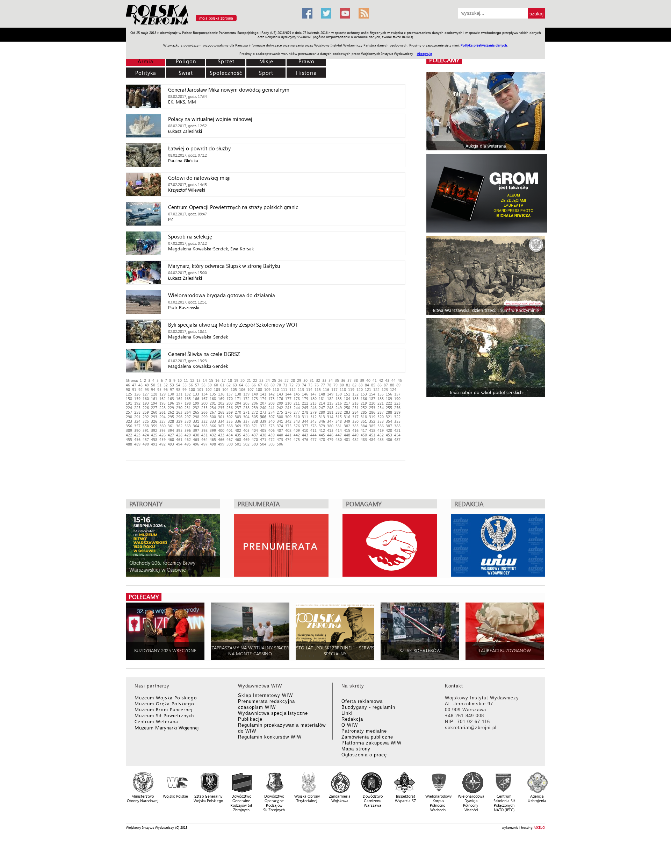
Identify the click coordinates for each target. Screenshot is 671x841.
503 (255, 444)
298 (196, 416)
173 (255, 398)
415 (347, 430)
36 (343, 380)
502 (246, 444)
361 (171, 425)
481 (347, 439)
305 (255, 416)
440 (280, 435)
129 (162, 394)
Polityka (145, 72)
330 (188, 421)
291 (137, 416)
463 (196, 439)
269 (229, 412)
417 (364, 430)
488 (129, 444)
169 (221, 398)
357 (137, 425)
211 (297, 403)
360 (162, 425)
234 (213, 407)
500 (229, 444)
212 (305, 403)
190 (397, 398)
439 (271, 435)
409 (297, 430)
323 (129, 421)
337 (246, 421)
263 (179, 412)
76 (317, 385)
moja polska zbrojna (216, 18)
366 (213, 425)
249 (339, 407)
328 (171, 421)
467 (229, 439)
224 (129, 407)
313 (322, 416)
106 (242, 389)
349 (347, 421)
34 (331, 380)
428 (179, 435)
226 (146, 407)
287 (380, 412)
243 (288, 407)
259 (146, 412)
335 (229, 421)
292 (146, 416)
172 (246, 398)
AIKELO (539, 827)
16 (217, 380)
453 (389, 435)
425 (154, 435)
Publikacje (250, 719)
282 (339, 412)
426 (162, 435)
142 (271, 394)
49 (147, 385)
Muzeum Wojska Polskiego (166, 697)
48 (140, 385)
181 (322, 398)
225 (137, 407)
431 (204, 435)
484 (372, 439)
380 (330, 425)
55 (184, 385)
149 (330, 394)
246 (313, 407)
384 (364, 425)
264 (188, 412)
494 (179, 444)
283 (347, 412)
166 (196, 398)
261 (162, 412)
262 (171, 412)
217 (347, 403)
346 (322, 421)
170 (229, 398)
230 (179, 407)
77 (323, 385)
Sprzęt (226, 61)
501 (238, 444)
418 (372, 430)
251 (355, 407)
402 (238, 430)
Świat (186, 72)
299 (204, 416)
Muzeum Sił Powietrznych (164, 715)
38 (356, 380)
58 (203, 385)
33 (324, 380)
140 (255, 394)
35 (337, 380)
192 (137, 403)
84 (367, 385)
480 (339, 439)
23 (261, 380)
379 (322, 425)
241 (271, 407)
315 (339, 416)
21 (249, 380)
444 (313, 435)
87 (386, 385)
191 (129, 403)
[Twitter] (326, 13)
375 (288, 425)
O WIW (349, 725)
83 (361, 385)
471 (263, 439)
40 (368, 380)
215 (330, 403)
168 (213, 398)
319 (372, 416)
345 (313, 421)
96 (166, 389)
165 (188, 398)
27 (286, 380)
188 (380, 398)
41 (375, 380)
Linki (347, 713)
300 (213, 416)
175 (271, 398)
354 (389, 421)
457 (146, 439)
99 (184, 389)
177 (288, 398)
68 (266, 385)
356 (129, 425)
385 (372, 425)
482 (355, 439)
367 (221, 425)
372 (263, 425)
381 (339, 425)
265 (196, 412)
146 (305, 394)
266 (204, 412)
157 (397, 394)
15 (211, 380)
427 (171, 435)
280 (322, 412)
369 (238, 425)
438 (263, 435)
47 (134, 385)
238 (246, 407)
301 (221, 416)
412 (322, 430)
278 (305, 412)
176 (280, 398)
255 (389, 407)
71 (285, 385)
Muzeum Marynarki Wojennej (167, 727)
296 (179, 416)
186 (364, 398)
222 (389, 403)
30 (305, 380)
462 (188, 439)
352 (372, 421)
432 (213, 435)
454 (397, 435)
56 (191, 385)
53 (172, 385)
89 (398, 385)
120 (359, 389)
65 (247, 385)
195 (162, 403)
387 (389, 425)
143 (280, 394)
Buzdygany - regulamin (368, 707)
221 (380, 403)
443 (305, 435)
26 (280, 380)
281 (330, 412)
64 (241, 385)
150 (339, 394)
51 (159, 385)
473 (280, 439)
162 (162, 398)
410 (305, 430)
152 (355, 394)
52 (166, 385)
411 (313, 430)
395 (179, 430)
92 (140, 389)
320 (380, 416)
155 (380, 394)
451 (372, 435)
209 (280, 403)
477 (313, 439)
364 (196, 425)
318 (364, 416)
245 (305, 407)
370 (246, 425)
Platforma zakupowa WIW (371, 743)
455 (129, 439)
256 (397, 407)
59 (210, 385)
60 (216, 385)
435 (238, 435)
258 (137, 412)
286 (372, 412)
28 (293, 380)
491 (154, 444)
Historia (306, 72)
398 (204, 430)
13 (198, 380)
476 (305, 439)
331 (196, 421)
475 (297, 439)
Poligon (186, 61)
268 (221, 412)
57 (197, 385)
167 (204, 398)
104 (225, 389)
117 (334, 389)
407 (280, 430)
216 (339, 403)
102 (208, 389)
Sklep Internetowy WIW (265, 695)
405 (263, 430)
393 (162, 430)
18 (230, 380)
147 (313, 394)
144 (288, 394)
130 (171, 394)
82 (354, 385)
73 (298, 385)
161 (154, 398)
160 (146, 398)
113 (301, 389)
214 (322, 403)
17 (224, 380)
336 (238, 421)
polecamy (444, 60)
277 (297, 412)
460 (171, 439)
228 (162, 407)
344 (305, 421)
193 (146, 403)
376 (297, 425)
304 (246, 416)
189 (389, 398)
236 (229, 407)
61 (222, 385)
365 (204, 425)
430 (196, 435)
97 (172, 389)
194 (154, 403)
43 (387, 380)
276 (288, 412)
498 (213, 444)
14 (205, 380)
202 (221, 403)
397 (196, 430)
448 (347, 435)
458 (154, 439)
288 (389, 412)
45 (400, 380)
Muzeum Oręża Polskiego (164, 703)
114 (309, 389)
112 (292, 389)
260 (154, 412)
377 (305, 425)
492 (162, 444)
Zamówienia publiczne (367, 737)
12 (192, 380)
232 (196, 407)
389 (129, 430)
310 (297, 416)
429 (188, 435)
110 (276, 389)
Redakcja (352, 719)
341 (280, 421)
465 (213, 439)
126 (137, 394)
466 (221, 439)
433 (221, 435)
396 (188, 430)
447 (339, 435)
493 (171, 444)
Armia (145, 61)
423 (137, 435)
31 (312, 380)
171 (238, 398)
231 (188, 407)
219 (364, 403)
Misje (266, 61)
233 (204, 407)
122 (376, 389)
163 (171, 398)
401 (229, 430)
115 (318, 389)
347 (330, 421)
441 (288, 435)
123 (385, 389)
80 (342, 385)
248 (330, 407)
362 (179, 425)
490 (146, 444)
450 (364, 435)
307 (271, 416)
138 (238, 394)
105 (234, 389)
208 (271, 403)
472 (271, 439)
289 (397, 412)
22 (255, 380)
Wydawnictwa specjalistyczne (273, 713)
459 (162, 439)
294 (162, 416)
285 (364, 412)
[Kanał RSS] (364, 13)
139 (246, 394)
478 (322, 439)
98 (178, 389)
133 (196, 394)
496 (196, 444)
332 (204, 421)
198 (188, 403)
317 (355, 416)
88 (392, 385)
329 (179, 421)
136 (221, 394)
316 (347, 416)
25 (274, 380)
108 (259, 389)
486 (389, 439)
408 (288, 430)
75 (310, 385)
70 (279, 385)
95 (159, 389)
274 (271, 412)
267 (213, 412)
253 (372, 407)
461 (179, 439)
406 (271, 430)
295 (171, 416)
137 (229, 394)
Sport (266, 72)
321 (389, 416)
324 (137, 421)
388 (397, 425)
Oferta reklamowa (362, 701)
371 (255, 425)
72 (291, 385)
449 (355, 435)
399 (213, 430)
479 (330, 439)
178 (297, 398)
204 (238, 403)
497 (204, 444)
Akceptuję (424, 53)
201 (213, 403)
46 (128, 385)
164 (179, 398)
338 (255, 421)
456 (137, 439)
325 (146, 421)
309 (288, 416)
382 (347, 425)
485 (380, 439)
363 (188, 425)
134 (204, 394)
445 (322, 435)
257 (129, 412)
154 (372, 394)
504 (263, 444)
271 (246, 412)
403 (246, 430)
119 (351, 389)
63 (235, 385)
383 (355, 425)
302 (229, 416)
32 (318, 380)
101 (200, 389)
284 (355, 412)
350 (355, 421)
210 (288, 403)
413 (330, 430)
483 (364, 439)
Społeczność (226, 72)
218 (355, 403)
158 (129, 398)
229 (171, 407)
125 (129, 394)
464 (204, 439)
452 (380, 435)
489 (137, 444)
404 (255, 430)
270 (238, 412)
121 (368, 389)
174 (263, 398)
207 (263, 403)
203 (229, 403)
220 (372, 403)
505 (271, 444)
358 (146, 425)
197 (179, 403)
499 (221, 444)
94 (153, 389)
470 (255, 439)
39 (362, 380)
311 (305, 416)
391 (146, 430)
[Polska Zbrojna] (210, 25)
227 (154, 407)
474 (288, 439)
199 (196, 403)
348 (339, 421)
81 (348, 385)
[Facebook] (307, 13)
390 (137, 430)
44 (393, 380)
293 (154, 416)
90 (128, 389)
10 (180, 380)
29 (299, 380)
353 (380, 421)
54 (178, 385)
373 (271, 425)
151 (347, 394)
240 (263, 407)
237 (238, 407)
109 (267, 389)
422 (129, 435)
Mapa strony (355, 748)
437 (255, 435)
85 (373, 385)
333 (213, 421)
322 (397, 416)
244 (297, 407)
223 (397, 403)
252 (364, 407)
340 (271, 421)
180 (313, 398)
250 (347, 407)
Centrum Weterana (156, 721)
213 (313, 403)
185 (355, 398)
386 (380, 425)
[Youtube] (345, 13)
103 (217, 389)
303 (238, 416)
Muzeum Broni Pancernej (164, 709)
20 (242, 380)
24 (268, 380)
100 (192, 389)
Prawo (306, 61)
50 (153, 385)
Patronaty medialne (364, 731)
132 (188, 394)
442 (297, 435)
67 (260, 385)
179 (305, 398)
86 (379, 385)
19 (236, 380)
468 (238, 439)
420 (389, 430)
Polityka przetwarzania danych (484, 45)
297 (188, 416)
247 (322, 407)
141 (263, 394)
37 (349, 380)
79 (335, 385)
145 (297, 394)
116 (326, 389)
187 (372, 398)
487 (397, 439)
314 (330, 416)
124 (393, 389)
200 (204, 403)
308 (280, 416)
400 (221, 430)
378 (313, 425)
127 (146, 394)
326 (154, 421)
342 (288, 421)
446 (330, 435)
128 (154, 394)
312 (313, 416)
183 (339, 398)
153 (364, 394)
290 (129, 416)
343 (297, 421)
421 (397, 430)
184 (347, 398)
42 (381, 380)
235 (221, 407)
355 (397, 421)
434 (229, 435)
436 (246, 435)
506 (280, 444)
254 (380, 407)
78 (329, 385)
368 (229, 425)
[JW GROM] (486, 193)
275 (280, 412)
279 (313, 412)
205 (246, 403)
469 (246, 439)
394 (171, 430)
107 (250, 389)
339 (263, 421)
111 (284, 389)
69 (272, 385)
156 (389, 394)
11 (186, 380)
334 (221, 421)
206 (255, 403)
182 (330, 398)
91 (134, 389)
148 (322, 394)
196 (171, 403)
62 (228, 385)
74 (304, 385)
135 (213, 394)
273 (263, 412)
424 (146, 435)
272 (255, 412)
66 (254, 385)
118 (343, 389)
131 (179, 394)
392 (154, 430)
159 (137, 398)
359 (154, 425)
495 (188, 444)
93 (147, 389)
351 (364, 421)
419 (380, 430)
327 (162, 421)
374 (280, 425)
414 (339, 430)
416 (355, 430)
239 (255, 407)
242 (280, 407)
